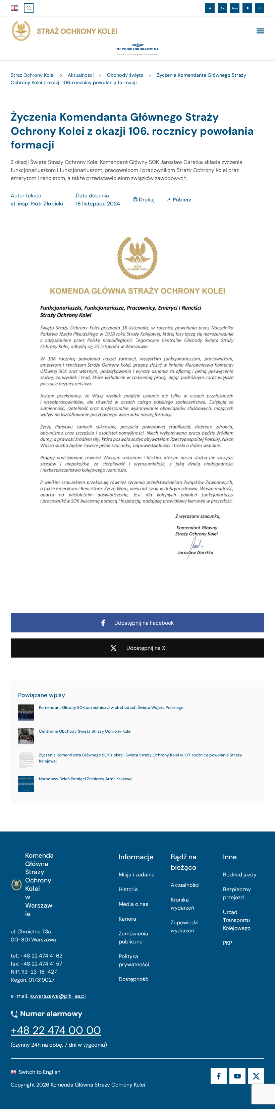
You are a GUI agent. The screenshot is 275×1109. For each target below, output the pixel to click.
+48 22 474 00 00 (56, 1030)
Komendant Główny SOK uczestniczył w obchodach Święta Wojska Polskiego (111, 707)
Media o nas (133, 904)
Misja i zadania (137, 874)
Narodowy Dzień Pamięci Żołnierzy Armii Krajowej (85, 779)
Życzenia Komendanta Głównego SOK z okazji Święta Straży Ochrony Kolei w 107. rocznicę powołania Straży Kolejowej (140, 758)
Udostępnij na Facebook (144, 622)
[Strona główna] (64, 31)
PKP (227, 942)
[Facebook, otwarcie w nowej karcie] (219, 1076)
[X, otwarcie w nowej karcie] (256, 1076)
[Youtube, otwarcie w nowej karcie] (237, 1076)
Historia (128, 889)
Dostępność (133, 979)
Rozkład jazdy (240, 874)
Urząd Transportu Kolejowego (237, 920)
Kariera (127, 918)
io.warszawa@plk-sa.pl (58, 995)
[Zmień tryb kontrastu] (247, 8)
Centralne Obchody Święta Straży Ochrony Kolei (85, 731)
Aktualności (185, 884)
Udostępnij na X (145, 648)
